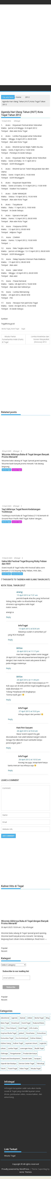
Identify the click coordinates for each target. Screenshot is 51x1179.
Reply (8, 617)
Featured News (17, 574)
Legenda (43, 1043)
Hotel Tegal (23, 1028)
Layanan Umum (31, 1043)
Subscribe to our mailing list (16, 971)
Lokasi (3, 1048)
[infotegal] (3, 89)
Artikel (29, 1018)
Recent (4, 951)
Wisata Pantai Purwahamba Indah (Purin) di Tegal (12, 339)
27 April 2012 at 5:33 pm (29, 711)
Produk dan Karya (30, 1053)
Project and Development (10, 1058)
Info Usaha (33, 1028)
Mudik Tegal (39, 1048)
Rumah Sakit (27, 1058)
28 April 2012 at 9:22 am (27, 731)
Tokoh (3, 1068)
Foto (2, 1028)
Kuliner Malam (35, 1038)
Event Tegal (15, 329)
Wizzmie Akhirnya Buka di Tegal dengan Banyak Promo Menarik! (24, 922)
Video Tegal (24, 1068)
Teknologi (40, 1063)
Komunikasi (41, 1033)
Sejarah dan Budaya (8, 1063)
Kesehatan (30, 1033)
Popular (4, 948)
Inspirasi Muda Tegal (8, 1033)
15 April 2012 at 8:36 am (29, 628)
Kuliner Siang (6, 1043)
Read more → (41, 939)
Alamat (22, 1018)
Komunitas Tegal (7, 1038)
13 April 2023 (6, 506)
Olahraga (4, 1053)
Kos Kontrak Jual (22, 1038)
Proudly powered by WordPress (15, 1169)
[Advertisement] (25, 55)
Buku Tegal (5, 1023)
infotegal (17, 121)
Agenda (14, 1018)
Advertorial (5, 1018)
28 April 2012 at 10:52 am (30, 759)
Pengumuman (15, 1053)
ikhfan (19, 648)
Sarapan (37, 1058)
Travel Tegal (12, 1068)
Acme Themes (25, 1172)
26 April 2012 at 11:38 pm (28, 680)
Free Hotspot (11, 1028)
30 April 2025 (6, 451)
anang (19, 592)
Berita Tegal (6, 329)
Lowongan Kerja (26, 1048)
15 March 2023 (7, 558)
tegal (23, 329)
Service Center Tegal (26, 1063)
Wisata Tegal (35, 1068)
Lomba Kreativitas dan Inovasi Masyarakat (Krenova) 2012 (40, 339)
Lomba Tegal (13, 1048)
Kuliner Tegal (16, 470)
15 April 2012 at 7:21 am (27, 595)
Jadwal (21, 1033)
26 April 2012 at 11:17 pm (28, 651)
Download (15, 1023)
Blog (47, 1018)
